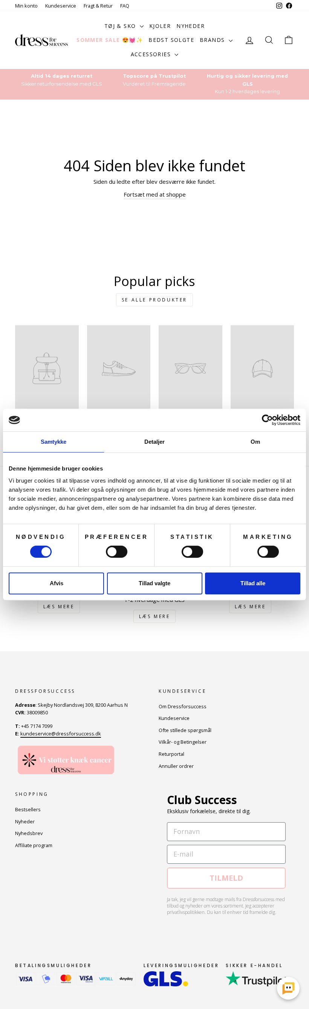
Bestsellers (28, 809)
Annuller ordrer (176, 766)
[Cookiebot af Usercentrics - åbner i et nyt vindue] (267, 420)
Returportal (171, 754)
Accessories (152, 54)
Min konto (26, 5)
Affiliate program (33, 845)
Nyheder (190, 25)
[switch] (116, 552)
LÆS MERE (59, 606)
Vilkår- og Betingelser (183, 741)
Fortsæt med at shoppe (155, 194)
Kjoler (160, 25)
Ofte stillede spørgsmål (185, 730)
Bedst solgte (171, 39)
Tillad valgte (154, 583)
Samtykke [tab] (54, 441)
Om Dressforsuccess (183, 706)
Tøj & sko (121, 25)
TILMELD (226, 878)
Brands (213, 39)
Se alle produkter (154, 300)
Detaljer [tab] (154, 441)
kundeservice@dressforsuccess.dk (60, 733)
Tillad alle (252, 583)
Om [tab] (255, 441)
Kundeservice (60, 5)
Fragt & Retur (98, 5)
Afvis (56, 583)
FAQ (124, 5)
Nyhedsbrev (29, 833)
